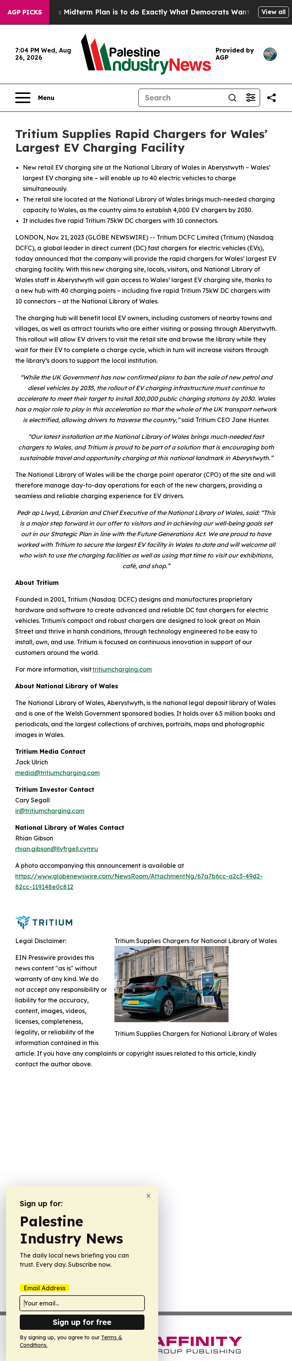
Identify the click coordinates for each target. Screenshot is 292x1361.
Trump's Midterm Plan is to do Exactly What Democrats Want (142, 12)
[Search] (232, 97)
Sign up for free (82, 1322)
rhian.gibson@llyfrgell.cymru (56, 849)
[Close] (148, 1195)
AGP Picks (25, 12)
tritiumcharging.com (122, 669)
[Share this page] (271, 97)
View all (274, 12)
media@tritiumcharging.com (57, 773)
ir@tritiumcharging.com (49, 811)
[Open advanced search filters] (250, 97)
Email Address (44, 1288)
